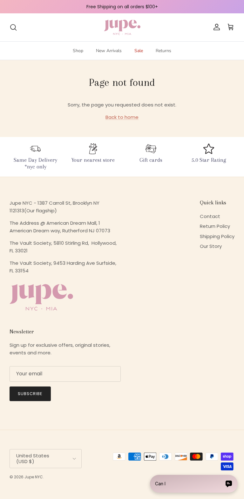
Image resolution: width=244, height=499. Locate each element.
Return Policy (215, 226)
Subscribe (30, 394)
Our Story (211, 246)
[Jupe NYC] (122, 27)
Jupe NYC (33, 477)
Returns (163, 51)
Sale (138, 51)
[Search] (13, 27)
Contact (210, 216)
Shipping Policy (217, 236)
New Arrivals (109, 51)
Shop (78, 51)
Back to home (122, 117)
